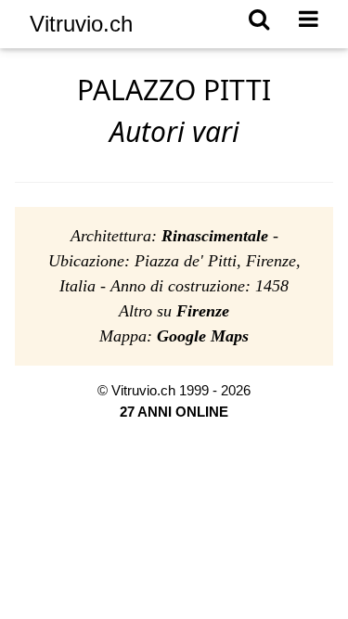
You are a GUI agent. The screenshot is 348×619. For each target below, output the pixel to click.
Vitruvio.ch (81, 23)
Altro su (174, 311)
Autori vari (174, 131)
